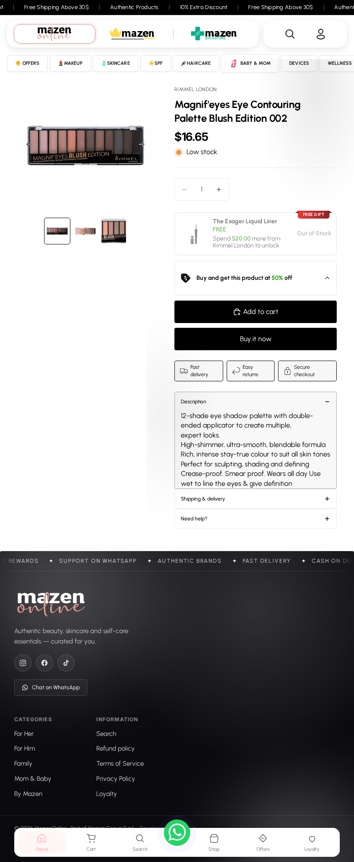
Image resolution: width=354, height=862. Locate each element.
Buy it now (256, 339)
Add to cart (260, 311)
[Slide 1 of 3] (57, 231)
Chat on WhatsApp (56, 687)
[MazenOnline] (51, 604)
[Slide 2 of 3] (85, 231)
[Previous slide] (26, 145)
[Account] (320, 34)
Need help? (194, 519)
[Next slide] (144, 145)
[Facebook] (44, 663)
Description (193, 402)
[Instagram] (23, 663)
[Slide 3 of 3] (113, 231)
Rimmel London (233, 245)
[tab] (54, 34)
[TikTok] (66, 663)
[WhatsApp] (177, 834)
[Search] (290, 34)
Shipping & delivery (203, 499)
